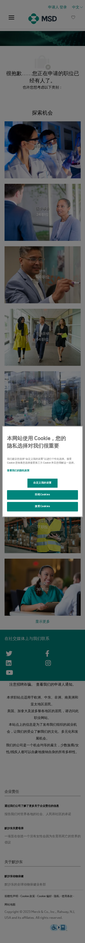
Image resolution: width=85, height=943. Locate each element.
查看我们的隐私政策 (18, 470)
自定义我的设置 (42, 483)
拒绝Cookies (42, 494)
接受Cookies (42, 506)
